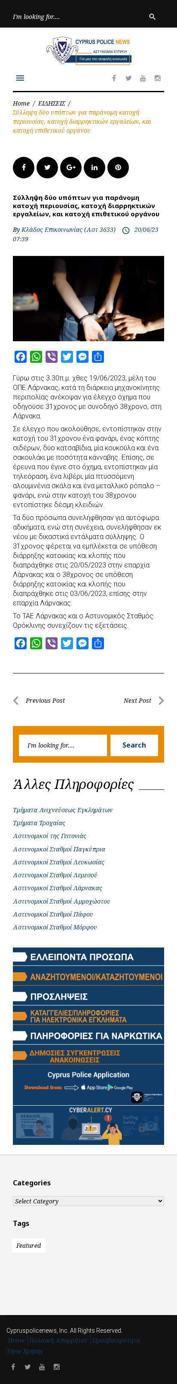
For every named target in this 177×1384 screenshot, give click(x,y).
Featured (28, 1245)
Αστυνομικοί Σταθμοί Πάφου (53, 914)
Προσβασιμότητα (116, 1340)
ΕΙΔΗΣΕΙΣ (51, 103)
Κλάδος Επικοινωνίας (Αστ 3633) (68, 229)
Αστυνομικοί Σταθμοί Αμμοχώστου (61, 901)
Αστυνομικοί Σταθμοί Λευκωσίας (58, 862)
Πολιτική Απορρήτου (58, 1340)
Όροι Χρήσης (25, 1351)
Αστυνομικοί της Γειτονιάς (49, 836)
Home (21, 103)
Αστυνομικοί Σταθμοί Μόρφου (55, 927)
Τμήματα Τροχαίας (39, 823)
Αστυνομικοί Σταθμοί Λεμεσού (55, 875)
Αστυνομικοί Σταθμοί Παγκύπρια (59, 849)
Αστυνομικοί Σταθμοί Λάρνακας (57, 888)
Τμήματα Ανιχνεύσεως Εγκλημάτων (63, 810)
